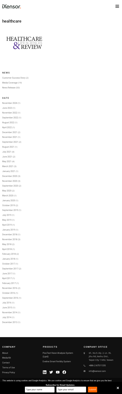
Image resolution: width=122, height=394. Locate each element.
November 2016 (9, 288)
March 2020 (7, 195)
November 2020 (9, 181)
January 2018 (8, 259)
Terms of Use (8, 367)
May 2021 (6, 161)
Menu (117, 6)
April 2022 (7, 127)
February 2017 (9, 283)
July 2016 (6, 302)
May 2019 (6, 220)
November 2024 (9, 103)
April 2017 (7, 278)
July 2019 (6, 215)
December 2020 (9, 176)
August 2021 (8, 147)
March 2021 (7, 166)
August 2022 (8, 122)
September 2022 (10, 117)
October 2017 (8, 264)
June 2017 (7, 273)
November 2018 (9, 239)
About (5, 353)
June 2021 (7, 156)
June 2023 (7, 108)
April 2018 (7, 249)
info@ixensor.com (97, 371)
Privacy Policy (8, 372)
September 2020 (10, 186)
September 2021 (10, 142)
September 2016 (10, 298)
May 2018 (6, 244)
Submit (92, 389)
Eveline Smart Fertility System (57, 361)
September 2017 (10, 268)
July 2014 (6, 317)
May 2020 (6, 191)
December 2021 (9, 132)
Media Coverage (10, 83)
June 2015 (7, 307)
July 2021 (6, 152)
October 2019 (8, 205)
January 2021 (8, 171)
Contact (6, 362)
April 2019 (7, 225)
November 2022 (9, 113)
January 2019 (8, 230)
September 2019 (10, 210)
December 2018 (9, 234)
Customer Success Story (13, 78)
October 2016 (8, 293)
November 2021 (9, 137)
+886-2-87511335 (97, 365)
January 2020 (8, 200)
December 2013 (9, 322)
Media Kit (6, 358)
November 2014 (9, 312)
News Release (8, 87)
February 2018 (9, 254)
